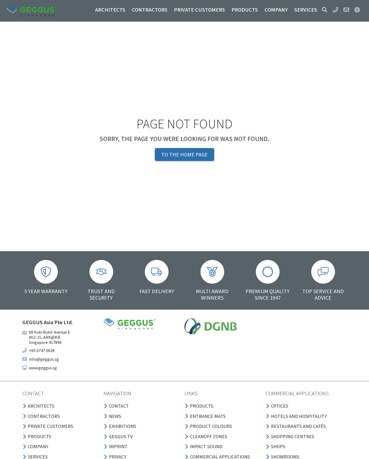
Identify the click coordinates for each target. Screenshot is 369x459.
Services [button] (305, 9)
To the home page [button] (184, 154)
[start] (31, 10)
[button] (324, 9)
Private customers (199, 9)
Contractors (149, 9)
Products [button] (245, 9)
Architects (110, 9)
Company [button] (276, 9)
